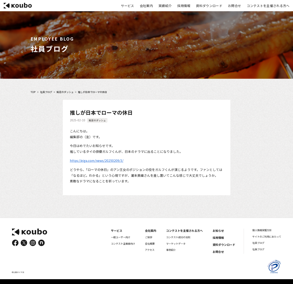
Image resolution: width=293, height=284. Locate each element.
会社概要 (150, 243)
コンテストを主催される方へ (268, 5)
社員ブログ (46, 92)
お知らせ (218, 231)
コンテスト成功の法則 (178, 237)
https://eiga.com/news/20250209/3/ (96, 160)
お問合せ (234, 5)
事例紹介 (171, 250)
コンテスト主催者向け (123, 243)
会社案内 (146, 5)
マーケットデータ (175, 243)
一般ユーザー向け (120, 237)
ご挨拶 (148, 237)
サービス (127, 5)
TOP (33, 92)
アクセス (149, 250)
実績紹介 (165, 5)
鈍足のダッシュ (65, 92)
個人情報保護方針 (262, 230)
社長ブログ (258, 249)
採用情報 (183, 5)
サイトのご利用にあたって (266, 236)
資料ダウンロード (209, 5)
